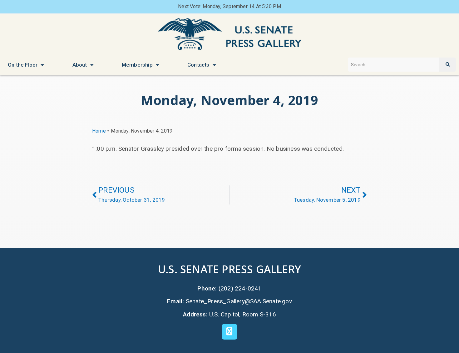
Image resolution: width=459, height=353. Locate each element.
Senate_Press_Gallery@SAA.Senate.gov (239, 301)
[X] (229, 332)
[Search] (447, 65)
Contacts (198, 65)
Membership (137, 65)
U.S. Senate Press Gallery (229, 269)
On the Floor (22, 65)
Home (99, 131)
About (79, 65)
